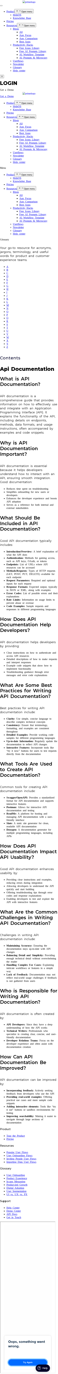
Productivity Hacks (23, 45)
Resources (11, 25)
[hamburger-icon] (1, 5)
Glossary (17, 67)
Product (10, 11)
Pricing (10, 21)
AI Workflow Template (31, 54)
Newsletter (18, 64)
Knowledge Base (22, 18)
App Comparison (28, 38)
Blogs (16, 28)
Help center (19, 70)
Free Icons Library (29, 48)
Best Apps (24, 41)
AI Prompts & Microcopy (33, 57)
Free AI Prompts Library (32, 51)
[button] (7, 89)
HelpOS (17, 14)
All (21, 32)
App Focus (25, 35)
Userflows (18, 61)
